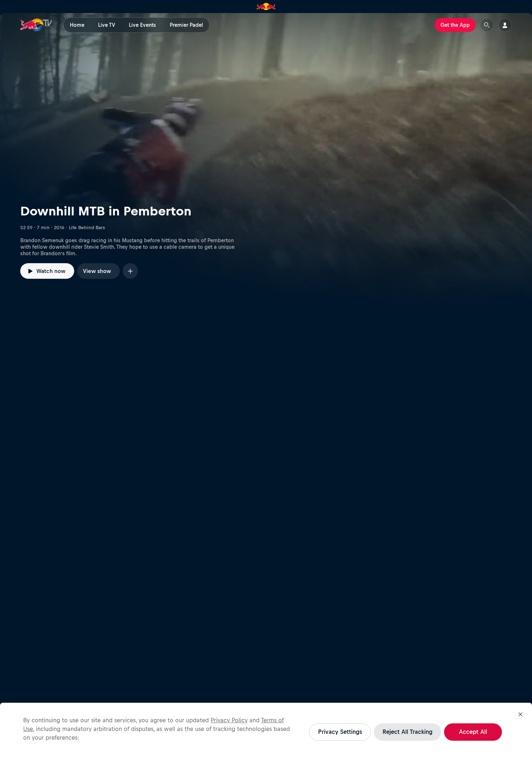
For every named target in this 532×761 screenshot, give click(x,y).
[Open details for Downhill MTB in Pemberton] (266, 159)
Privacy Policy (229, 720)
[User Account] (505, 25)
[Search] (487, 25)
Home (77, 25)
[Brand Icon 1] (266, 6)
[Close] (520, 714)
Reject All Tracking (407, 731)
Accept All (473, 731)
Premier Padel (186, 25)
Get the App (455, 25)
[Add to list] (130, 271)
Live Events (142, 25)
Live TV (106, 25)
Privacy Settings (340, 731)
